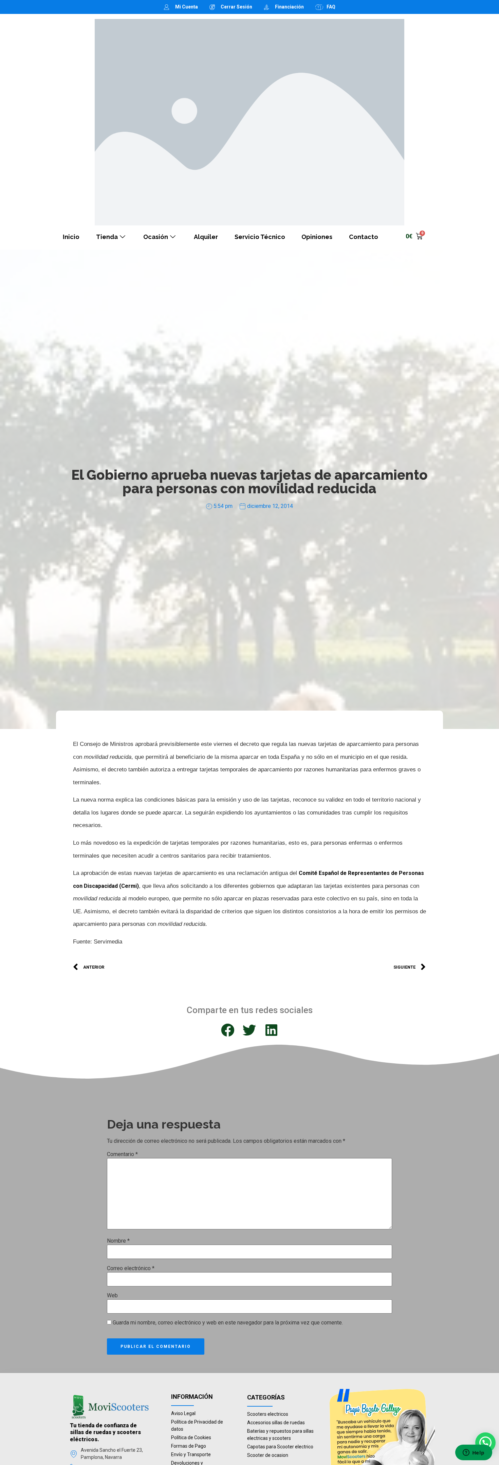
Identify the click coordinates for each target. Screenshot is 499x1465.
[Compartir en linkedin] (271, 1030)
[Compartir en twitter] (249, 1030)
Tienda (107, 236)
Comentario (122, 1154)
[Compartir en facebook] (228, 1030)
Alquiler (206, 236)
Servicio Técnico (260, 236)
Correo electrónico (130, 1268)
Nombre (118, 1241)
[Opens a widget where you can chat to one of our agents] (473, 1453)
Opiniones (316, 236)
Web (112, 1295)
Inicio (71, 236)
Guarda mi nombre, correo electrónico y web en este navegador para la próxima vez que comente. (228, 1322)
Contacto (363, 236)
